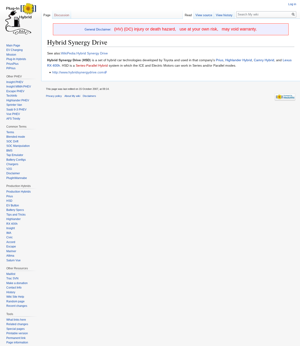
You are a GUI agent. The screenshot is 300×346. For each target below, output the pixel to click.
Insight (10, 228)
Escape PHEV (15, 91)
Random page (15, 301)
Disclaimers (89, 96)
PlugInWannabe (16, 178)
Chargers (12, 164)
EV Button (12, 205)
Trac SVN (12, 278)
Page (46, 15)
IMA (8, 233)
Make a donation (17, 283)
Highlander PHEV (17, 100)
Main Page (13, 45)
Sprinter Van (14, 104)
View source (203, 15)
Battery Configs (16, 159)
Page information (17, 342)
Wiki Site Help (15, 296)
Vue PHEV (13, 114)
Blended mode (15, 136)
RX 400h (12, 223)
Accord (10, 242)
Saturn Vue (13, 260)
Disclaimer (13, 173)
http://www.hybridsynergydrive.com (78, 72)
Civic (9, 237)
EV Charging (14, 50)
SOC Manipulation (18, 146)
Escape (11, 246)
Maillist (10, 274)
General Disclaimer (97, 29)
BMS (9, 150)
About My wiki (72, 96)
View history (224, 15)
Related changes (17, 324)
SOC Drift (12, 141)
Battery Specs (15, 210)
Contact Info (14, 287)
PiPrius (10, 68)
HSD (9, 200)
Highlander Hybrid (238, 60)
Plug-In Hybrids (16, 59)
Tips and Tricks (16, 214)
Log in (292, 4)
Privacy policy (54, 96)
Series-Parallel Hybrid (92, 65)
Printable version (17, 333)
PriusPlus (12, 63)
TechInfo (11, 95)
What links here (16, 319)
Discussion (61, 15)
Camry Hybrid (264, 60)
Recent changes (16, 306)
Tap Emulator (14, 155)
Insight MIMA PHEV (18, 86)
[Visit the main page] (20, 19)
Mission (11, 54)
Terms (10, 132)
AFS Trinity (13, 118)
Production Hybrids (18, 191)
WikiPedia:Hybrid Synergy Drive (84, 53)
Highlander (13, 219)
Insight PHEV (14, 82)
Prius (219, 60)
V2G (9, 169)
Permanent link (16, 338)
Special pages (15, 329)
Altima (10, 255)
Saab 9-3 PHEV (16, 109)
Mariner (11, 251)
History (10, 292)
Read (188, 15)
